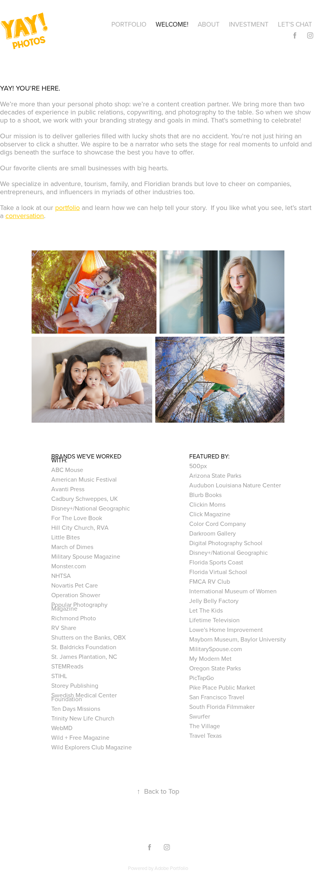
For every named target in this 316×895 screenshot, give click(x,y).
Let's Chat (295, 24)
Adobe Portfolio (171, 868)
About (209, 24)
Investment (249, 24)
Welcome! (172, 24)
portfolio (67, 207)
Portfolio (128, 24)
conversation (24, 215)
